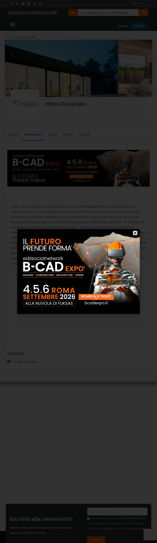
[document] (78, 271)
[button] (135, 233)
